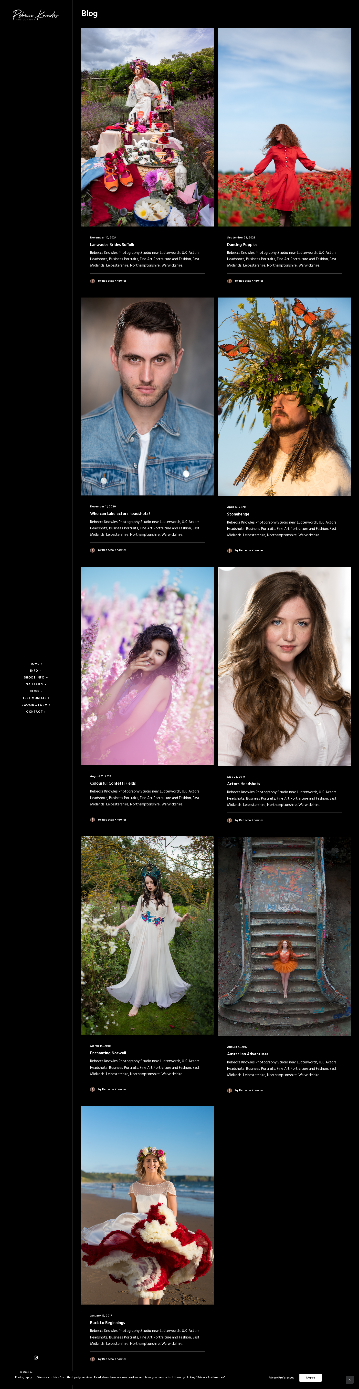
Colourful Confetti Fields (113, 783)
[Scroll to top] (350, 1380)
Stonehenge (238, 514)
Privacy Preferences (281, 1377)
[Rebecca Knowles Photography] (35, 15)
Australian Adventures (247, 1054)
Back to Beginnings (107, 1323)
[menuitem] (36, 1358)
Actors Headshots (243, 784)
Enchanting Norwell (108, 1053)
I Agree (310, 1377)
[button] (36, 1358)
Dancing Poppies (242, 245)
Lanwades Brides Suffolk (112, 245)
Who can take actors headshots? (120, 514)
